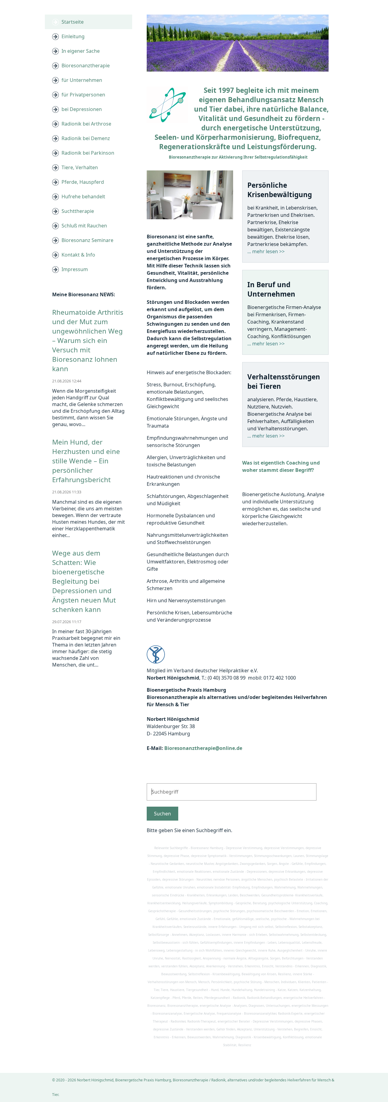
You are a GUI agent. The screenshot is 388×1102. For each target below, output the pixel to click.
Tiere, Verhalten (80, 167)
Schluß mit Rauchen (84, 225)
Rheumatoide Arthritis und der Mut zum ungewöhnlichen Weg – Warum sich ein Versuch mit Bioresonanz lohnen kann (87, 340)
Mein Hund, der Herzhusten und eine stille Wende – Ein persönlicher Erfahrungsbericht (86, 460)
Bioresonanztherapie (86, 65)
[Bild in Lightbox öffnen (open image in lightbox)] (190, 194)
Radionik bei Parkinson (88, 153)
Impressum (75, 269)
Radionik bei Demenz (86, 138)
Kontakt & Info (78, 254)
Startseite (73, 21)
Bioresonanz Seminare (87, 240)
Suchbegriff (161, 788)
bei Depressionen (82, 109)
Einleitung (73, 36)
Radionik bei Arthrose (86, 123)
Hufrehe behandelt (83, 196)
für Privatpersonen (83, 94)
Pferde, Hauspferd (83, 182)
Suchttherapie (78, 211)
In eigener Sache (81, 51)
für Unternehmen (82, 80)
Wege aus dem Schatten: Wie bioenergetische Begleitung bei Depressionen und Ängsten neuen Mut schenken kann (84, 581)
